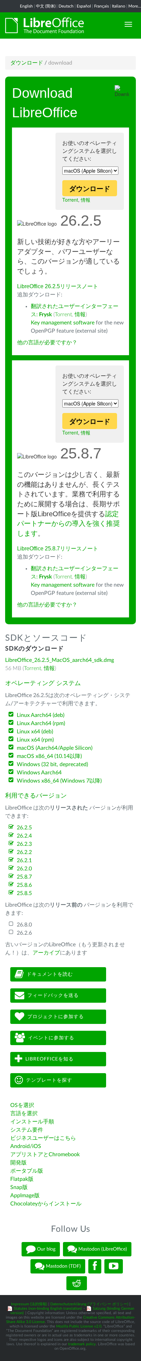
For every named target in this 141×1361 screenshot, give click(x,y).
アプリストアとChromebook (45, 1154)
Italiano (118, 6)
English (26, 6)
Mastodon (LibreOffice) (102, 1248)
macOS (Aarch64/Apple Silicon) (54, 748)
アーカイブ (46, 953)
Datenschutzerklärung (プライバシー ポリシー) (89, 1304)
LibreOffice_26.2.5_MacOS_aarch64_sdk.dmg (59, 660)
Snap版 (19, 1187)
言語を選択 (24, 1113)
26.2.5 (24, 827)
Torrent (70, 199)
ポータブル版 (26, 1171)
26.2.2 (24, 852)
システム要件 (26, 1130)
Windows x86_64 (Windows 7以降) (59, 781)
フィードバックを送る (53, 995)
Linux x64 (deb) (35, 731)
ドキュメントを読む (50, 974)
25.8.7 (24, 877)
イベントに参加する (51, 1038)
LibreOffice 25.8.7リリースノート (57, 548)
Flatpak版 (22, 1179)
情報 (85, 199)
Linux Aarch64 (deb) (40, 715)
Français (101, 6)
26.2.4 (24, 836)
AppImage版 (25, 1195)
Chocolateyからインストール (45, 1203)
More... (134, 6)
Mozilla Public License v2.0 (78, 1326)
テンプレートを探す (49, 1080)
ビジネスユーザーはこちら (43, 1138)
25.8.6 (24, 885)
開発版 (18, 1162)
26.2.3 (24, 844)
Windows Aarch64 (39, 772)
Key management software (62, 322)
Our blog (45, 1248)
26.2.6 (24, 933)
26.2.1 (24, 860)
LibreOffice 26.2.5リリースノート (57, 286)
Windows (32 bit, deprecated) (52, 764)
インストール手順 (32, 1121)
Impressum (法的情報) (29, 1304)
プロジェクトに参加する (55, 1016)
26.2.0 (24, 868)
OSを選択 (22, 1105)
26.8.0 (24, 925)
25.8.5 (24, 893)
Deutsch (66, 6)
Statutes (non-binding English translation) (48, 1308)
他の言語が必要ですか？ (47, 342)
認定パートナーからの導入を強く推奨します (68, 523)
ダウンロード (26, 63)
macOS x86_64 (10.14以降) (49, 756)
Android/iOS (25, 1146)
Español (84, 6)
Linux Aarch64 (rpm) (41, 723)
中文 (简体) (45, 6)
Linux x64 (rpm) (35, 740)
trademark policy (82, 1344)
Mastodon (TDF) (62, 1266)
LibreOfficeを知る (49, 1059)
